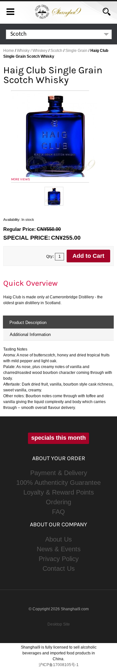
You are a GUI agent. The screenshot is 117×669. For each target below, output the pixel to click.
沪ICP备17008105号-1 (59, 665)
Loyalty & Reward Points (58, 492)
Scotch (56, 50)
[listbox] (59, 34)
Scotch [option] (18, 34)
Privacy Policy (59, 558)
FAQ (58, 511)
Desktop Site (58, 624)
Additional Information (30, 334)
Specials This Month (58, 438)
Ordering (58, 502)
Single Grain (76, 50)
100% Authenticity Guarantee (58, 482)
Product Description (27, 322)
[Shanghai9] (58, 9)
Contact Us (59, 568)
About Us (58, 539)
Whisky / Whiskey (32, 50)
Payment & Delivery (58, 472)
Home (8, 50)
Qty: (50, 256)
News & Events (59, 549)
